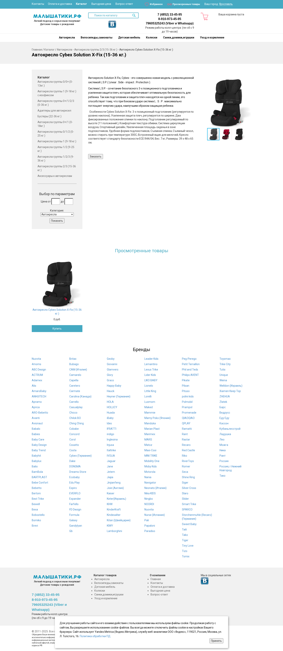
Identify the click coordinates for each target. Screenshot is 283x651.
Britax (72, 358)
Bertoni (36, 493)
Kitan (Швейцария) (119, 520)
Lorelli (148, 396)
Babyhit (36, 455)
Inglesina (112, 439)
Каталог (81, 3)
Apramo (37, 401)
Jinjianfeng (114, 482)
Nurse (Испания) (154, 514)
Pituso (186, 391)
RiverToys (188, 461)
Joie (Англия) (115, 487)
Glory (110, 374)
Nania (147, 477)
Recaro (186, 444)
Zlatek (223, 401)
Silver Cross (189, 487)
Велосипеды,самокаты (96, 37)
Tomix (185, 556)
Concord (74, 434)
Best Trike (38, 498)
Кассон (224, 423)
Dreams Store (77, 471)
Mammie (149, 412)
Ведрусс (224, 412)
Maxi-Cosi (150, 450)
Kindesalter (114, 514)
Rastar (186, 439)
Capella (73, 380)
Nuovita (36, 358)
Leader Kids (151, 358)
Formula (74, 514)
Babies (36, 434)
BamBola (37, 471)
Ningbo (148, 498)
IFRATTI (111, 428)
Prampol (187, 407)
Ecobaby (74, 477)
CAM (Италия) (78, 369)
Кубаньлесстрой (229, 428)
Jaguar (111, 461)
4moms (36, 364)
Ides (109, 423)
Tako (185, 534)
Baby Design (39, 444)
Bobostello (38, 514)
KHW (109, 504)
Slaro (185, 493)
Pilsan (185, 385)
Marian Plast (152, 428)
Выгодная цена (101, 3)
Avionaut (37, 423)
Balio (35, 466)
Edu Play (74, 482)
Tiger (185, 540)
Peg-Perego (189, 358)
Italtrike (111, 450)
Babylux (36, 461)
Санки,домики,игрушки (178, 37)
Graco (110, 380)
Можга (223, 444)
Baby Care (38, 439)
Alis (34, 385)
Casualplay (76, 407)
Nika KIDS (150, 493)
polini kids (188, 396)
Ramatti (187, 428)
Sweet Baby (189, 524)
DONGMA (75, 466)
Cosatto (74, 444)
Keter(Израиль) (116, 498)
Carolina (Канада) (80, 396)
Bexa (35, 509)
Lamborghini (114, 531)
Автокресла (67, 37)
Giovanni (112, 364)
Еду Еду (224, 418)
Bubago (74, 364)
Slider (185, 498)
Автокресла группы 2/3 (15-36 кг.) (95, 49)
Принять (216, 640)
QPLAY (186, 423)
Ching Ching (76, 423)
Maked (148, 407)
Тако (222, 475)
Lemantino (150, 364)
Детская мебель (129, 37)
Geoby (111, 358)
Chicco (73, 412)
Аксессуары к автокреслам (55, 175)
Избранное (156, 4)
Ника (222, 450)
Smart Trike (189, 504)
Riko (184, 455)
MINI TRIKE (150, 455)
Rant (185, 434)
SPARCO (187, 509)
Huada (111, 412)
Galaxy (73, 520)
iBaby (110, 418)
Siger (185, 482)
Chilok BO (75, 418)
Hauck (110, 391)
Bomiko (36, 520)
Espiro (73, 487)
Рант (222, 455)
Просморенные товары (186, 4)
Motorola (149, 471)
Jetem (111, 471)
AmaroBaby (39, 391)
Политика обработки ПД (95, 636)
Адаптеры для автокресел (54, 110)
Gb (71, 531)
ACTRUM (37, 374)
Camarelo (75, 374)
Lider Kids (150, 374)
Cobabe (74, 428)
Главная (37, 49)
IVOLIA (111, 455)
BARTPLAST (39, 477)
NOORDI (149, 504)
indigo (110, 434)
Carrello (74, 401)
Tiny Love (187, 545)
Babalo (36, 428)
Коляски (151, 37)
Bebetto (37, 487)
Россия (224, 461)
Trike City (225, 364)
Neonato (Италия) (155, 487)
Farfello (74, 504)
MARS (148, 439)
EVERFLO (74, 493)
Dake (72, 461)
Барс (222, 407)
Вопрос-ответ (124, 3)
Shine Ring (188, 477)
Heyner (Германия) (118, 396)
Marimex (149, 434)
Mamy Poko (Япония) (157, 418)
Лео (221, 439)
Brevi (35, 525)
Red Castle (188, 450)
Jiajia (110, 477)
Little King (150, 391)
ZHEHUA (224, 396)
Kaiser (110, 493)
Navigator (150, 482)
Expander (75, 498)
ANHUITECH (39, 396)
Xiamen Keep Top (230, 391)
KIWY (110, 525)
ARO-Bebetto (40, 412)
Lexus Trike (151, 369)
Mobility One (151, 461)
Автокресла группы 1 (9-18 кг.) (57, 141)
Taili (184, 529)
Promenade (189, 412)
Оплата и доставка (60, 3)
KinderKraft (114, 509)
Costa (72, 450)
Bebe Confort (40, 482)
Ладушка (225, 434)
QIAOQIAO (188, 418)
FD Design (75, 509)
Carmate (74, 391)
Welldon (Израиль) (230, 385)
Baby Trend (39, 450)
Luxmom (149, 401)
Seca (185, 471)
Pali (146, 520)
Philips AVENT (190, 374)
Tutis (222, 369)
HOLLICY (112, 407)
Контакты (38, 3)
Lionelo (148, 385)
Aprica (36, 407)
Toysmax (225, 358)
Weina (223, 380)
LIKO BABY (150, 380)
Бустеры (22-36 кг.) (49, 116)
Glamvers (112, 369)
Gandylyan (75, 525)
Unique (223, 374)
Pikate (186, 380)
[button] (226, 102)
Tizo (184, 551)
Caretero (74, 385)
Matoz (148, 444)
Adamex (37, 380)
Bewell (36, 504)
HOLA (110, 401)
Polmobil (187, 401)
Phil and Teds (190, 369)
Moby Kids (150, 466)
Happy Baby (114, 385)
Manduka (150, 423)
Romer (186, 466)
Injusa (110, 444)
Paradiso (149, 531)
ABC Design (39, 369)
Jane (110, 466)
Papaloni (149, 525)
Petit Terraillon (191, 364)
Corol (72, 439)
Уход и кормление (212, 37)
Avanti (36, 418)
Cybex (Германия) (80, 455)
